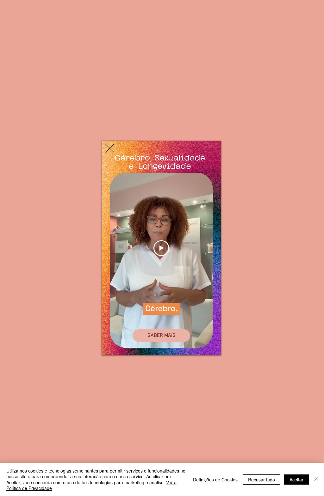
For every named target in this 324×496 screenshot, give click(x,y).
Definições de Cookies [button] (215, 479)
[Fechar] (316, 479)
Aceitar (296, 479)
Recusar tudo (261, 479)
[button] (109, 148)
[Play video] (161, 248)
